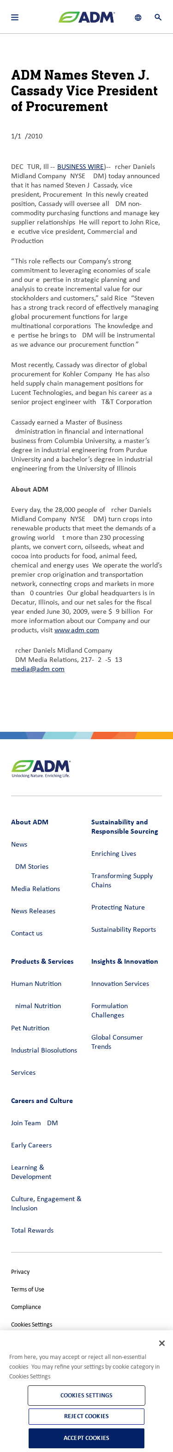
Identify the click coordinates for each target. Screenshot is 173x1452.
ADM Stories (29, 867)
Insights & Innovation (124, 961)
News (19, 844)
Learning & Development (31, 1172)
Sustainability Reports (123, 930)
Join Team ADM (34, 1123)
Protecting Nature (118, 907)
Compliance (26, 1307)
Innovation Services (120, 984)
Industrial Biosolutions (44, 1050)
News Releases (33, 911)
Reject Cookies (86, 1416)
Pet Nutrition (30, 1028)
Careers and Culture (42, 1100)
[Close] (162, 1343)
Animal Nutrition (36, 1006)
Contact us (26, 933)
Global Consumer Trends (117, 1042)
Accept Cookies (86, 1438)
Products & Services (42, 961)
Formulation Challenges (109, 1011)
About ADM (29, 821)
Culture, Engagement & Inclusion (46, 1204)
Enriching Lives (113, 854)
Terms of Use (27, 1289)
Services (23, 1073)
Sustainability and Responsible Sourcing (124, 826)
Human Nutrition (36, 984)
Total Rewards (32, 1230)
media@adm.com (38, 669)
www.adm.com (76, 630)
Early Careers (31, 1145)
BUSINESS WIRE (80, 167)
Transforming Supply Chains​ (122, 880)
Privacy (20, 1272)
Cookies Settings (31, 1324)
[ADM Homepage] (86, 21)
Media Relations (35, 889)
